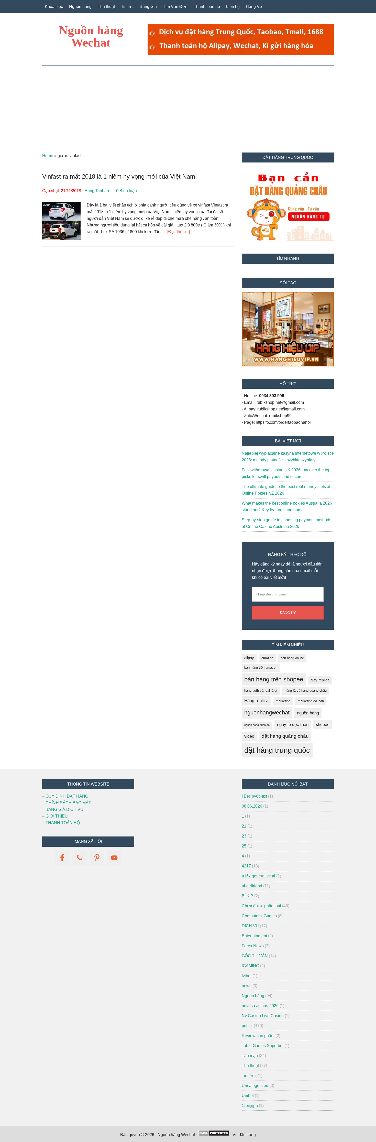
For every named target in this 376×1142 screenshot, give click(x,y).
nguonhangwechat (267, 712)
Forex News (253, 946)
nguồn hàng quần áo (257, 724)
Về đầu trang (244, 1135)
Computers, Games (259, 916)
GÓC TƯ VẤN (255, 956)
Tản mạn (250, 1055)
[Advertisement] (188, 104)
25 (244, 846)
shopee (322, 724)
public (247, 1026)
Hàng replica (256, 700)
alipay (249, 658)
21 (244, 826)
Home (47, 156)
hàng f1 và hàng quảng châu (306, 690)
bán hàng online (292, 658)
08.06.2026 (252, 806)
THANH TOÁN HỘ (63, 823)
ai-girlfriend (252, 886)
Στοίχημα (250, 1105)
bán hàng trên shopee (273, 679)
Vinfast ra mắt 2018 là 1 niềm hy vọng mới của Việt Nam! (119, 176)
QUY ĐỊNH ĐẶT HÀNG (67, 796)
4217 (246, 866)
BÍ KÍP (247, 896)
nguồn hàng (308, 713)
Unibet (248, 1095)
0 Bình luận (126, 191)
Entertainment (254, 936)
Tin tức (248, 1075)
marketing (283, 701)
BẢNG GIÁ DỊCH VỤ (64, 809)
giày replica (320, 680)
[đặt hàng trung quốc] (241, 54)
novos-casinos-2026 (260, 1006)
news (246, 986)
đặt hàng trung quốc (277, 750)
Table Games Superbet (262, 1045)
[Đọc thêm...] (178, 232)
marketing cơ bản (311, 701)
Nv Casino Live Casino (263, 1016)
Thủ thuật (250, 1065)
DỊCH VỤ (250, 926)
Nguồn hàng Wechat (91, 36)
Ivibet (246, 976)
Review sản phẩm (258, 1036)
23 (244, 836)
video (249, 736)
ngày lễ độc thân (292, 724)
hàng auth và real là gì (260, 690)
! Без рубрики (254, 796)
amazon (267, 658)
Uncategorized (255, 1085)
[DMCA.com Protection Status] (213, 1135)
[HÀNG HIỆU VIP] (288, 365)
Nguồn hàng (253, 996)
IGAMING (250, 966)
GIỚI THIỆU (57, 816)
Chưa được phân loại (261, 906)
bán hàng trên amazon (260, 667)
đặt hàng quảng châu (285, 736)
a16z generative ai (258, 876)
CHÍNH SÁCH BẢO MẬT (68, 803)
